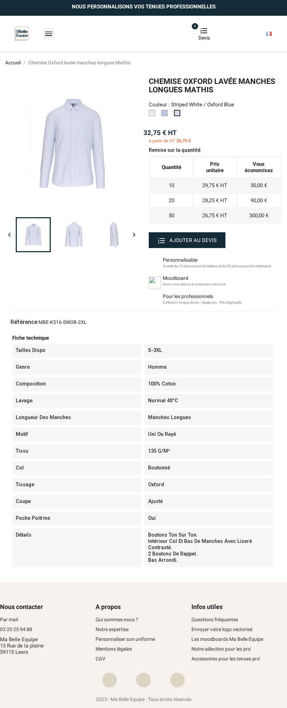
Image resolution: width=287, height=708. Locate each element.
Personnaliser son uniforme (125, 639)
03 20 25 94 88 (16, 629)
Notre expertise (112, 629)
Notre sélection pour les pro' (221, 649)
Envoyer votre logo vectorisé (221, 629)
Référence (23, 322)
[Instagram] (143, 680)
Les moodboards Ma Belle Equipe (227, 639)
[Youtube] (177, 680)
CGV (100, 659)
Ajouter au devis (192, 241)
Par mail (9, 620)
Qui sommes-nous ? (117, 620)
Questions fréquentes (214, 620)
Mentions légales (114, 649)
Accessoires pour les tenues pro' (225, 659)
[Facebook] (109, 680)
